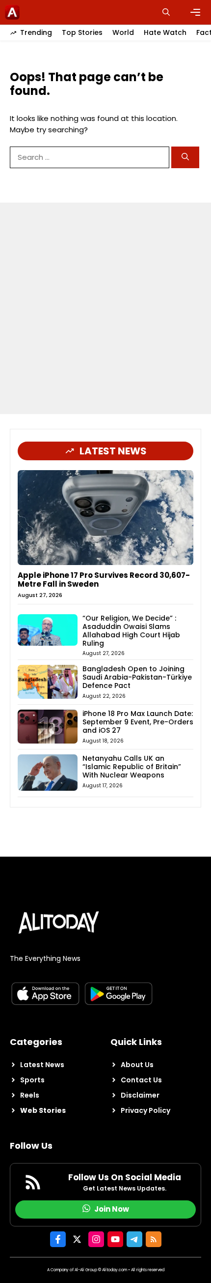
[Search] (185, 158)
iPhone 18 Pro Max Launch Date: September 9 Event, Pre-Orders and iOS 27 (137, 722)
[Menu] (195, 12)
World (123, 32)
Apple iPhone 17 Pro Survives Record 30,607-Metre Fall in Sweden (104, 579)
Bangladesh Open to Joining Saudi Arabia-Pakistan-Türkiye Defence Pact (137, 677)
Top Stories (82, 32)
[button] (166, 12)
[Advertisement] (105, 308)
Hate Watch (165, 32)
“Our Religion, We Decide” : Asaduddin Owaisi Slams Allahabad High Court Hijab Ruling (131, 630)
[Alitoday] (12, 12)
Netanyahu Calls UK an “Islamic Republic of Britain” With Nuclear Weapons (131, 766)
